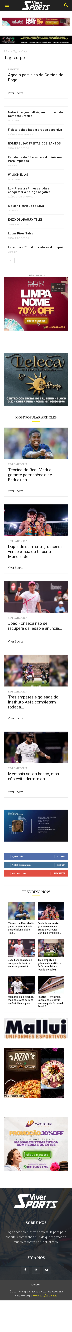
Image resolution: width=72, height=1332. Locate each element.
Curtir (61, 856)
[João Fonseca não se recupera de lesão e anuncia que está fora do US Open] (36, 597)
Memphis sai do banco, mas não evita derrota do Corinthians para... (21, 1000)
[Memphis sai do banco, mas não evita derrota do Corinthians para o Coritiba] (36, 747)
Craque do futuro (18, 148)
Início (6, 51)
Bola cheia (14, 121)
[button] (6, 5)
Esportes (14, 69)
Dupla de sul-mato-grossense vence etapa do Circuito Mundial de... (35, 551)
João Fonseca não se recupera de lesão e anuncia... (35, 626)
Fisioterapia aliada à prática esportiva (35, 130)
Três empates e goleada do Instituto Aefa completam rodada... (33, 702)
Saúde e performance (20, 134)
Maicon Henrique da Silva (26, 206)
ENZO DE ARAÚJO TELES (25, 219)
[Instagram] (36, 1270)
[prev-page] (10, 260)
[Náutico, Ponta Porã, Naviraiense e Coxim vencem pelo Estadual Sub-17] (51, 985)
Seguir (61, 864)
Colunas (13, 211)
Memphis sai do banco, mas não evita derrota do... (33, 776)
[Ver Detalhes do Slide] (36, 379)
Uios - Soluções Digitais (45, 1295)
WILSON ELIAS (18, 174)
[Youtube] (47, 1270)
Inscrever (59, 873)
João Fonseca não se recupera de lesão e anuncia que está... (20, 963)
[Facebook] (25, 1270)
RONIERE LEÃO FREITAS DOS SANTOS (34, 143)
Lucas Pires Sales (20, 233)
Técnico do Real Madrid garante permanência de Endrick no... (30, 474)
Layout (36, 1284)
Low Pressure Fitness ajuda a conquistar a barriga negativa (29, 190)
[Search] (66, 5)
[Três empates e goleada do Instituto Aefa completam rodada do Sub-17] (36, 670)
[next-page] (16, 260)
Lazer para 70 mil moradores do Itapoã (36, 247)
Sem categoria (17, 464)
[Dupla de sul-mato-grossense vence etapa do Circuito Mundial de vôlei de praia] (36, 520)
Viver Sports (15, 93)
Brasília (12, 166)
